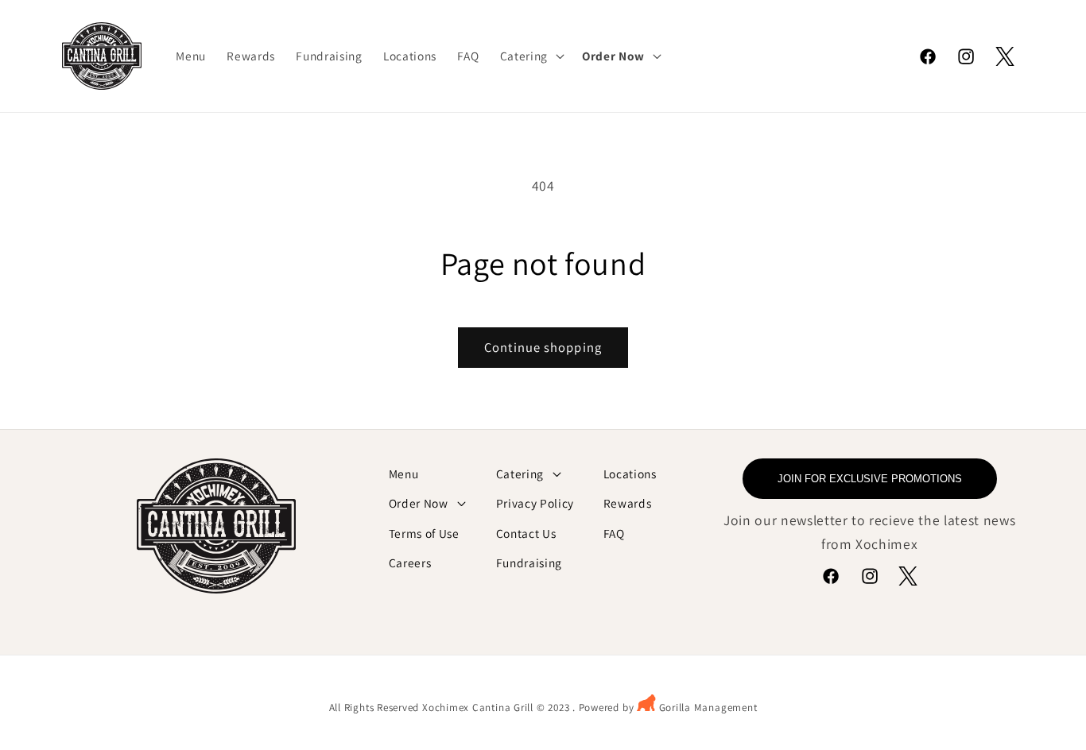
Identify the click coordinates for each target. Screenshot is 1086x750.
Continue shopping (543, 347)
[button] (531, 56)
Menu (404, 473)
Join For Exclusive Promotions (870, 479)
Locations (630, 473)
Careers (410, 562)
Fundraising (529, 562)
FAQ (614, 533)
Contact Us (526, 533)
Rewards (627, 503)
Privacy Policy (535, 503)
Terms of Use (424, 533)
